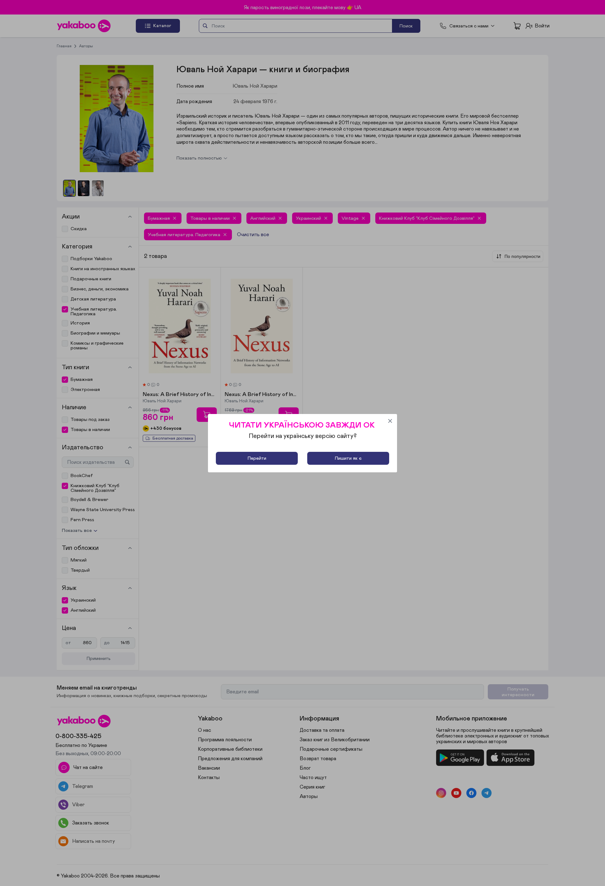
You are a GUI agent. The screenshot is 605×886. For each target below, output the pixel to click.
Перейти (257, 458)
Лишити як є (348, 458)
